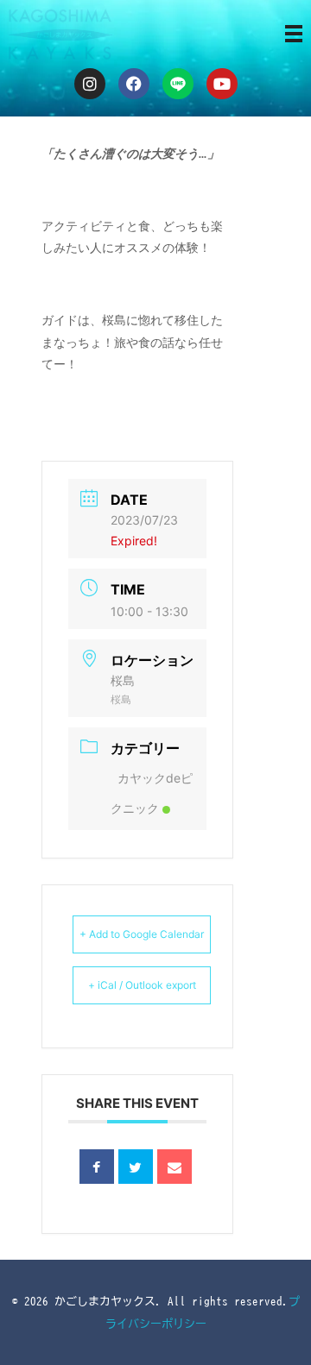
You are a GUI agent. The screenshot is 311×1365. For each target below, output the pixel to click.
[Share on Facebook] (96, 1166)
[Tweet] (135, 1166)
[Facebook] (133, 83)
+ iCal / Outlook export (142, 984)
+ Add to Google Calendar (141, 934)
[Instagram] (89, 83)
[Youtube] (222, 83)
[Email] (174, 1166)
